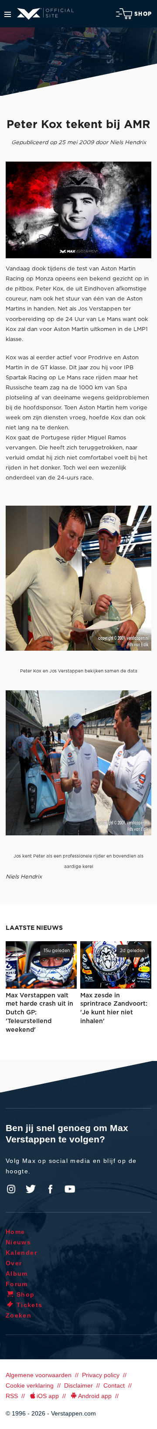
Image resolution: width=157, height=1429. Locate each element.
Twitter (31, 1189)
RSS (12, 1395)
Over (14, 1263)
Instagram (11, 1189)
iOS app (48, 1395)
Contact (114, 1385)
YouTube (69, 1189)
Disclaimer (78, 1385)
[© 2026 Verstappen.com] (78, 210)
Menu (7, 14)
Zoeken (18, 1315)
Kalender (21, 1252)
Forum (17, 1283)
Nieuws (18, 1242)
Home (15, 1231)
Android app (95, 1395)
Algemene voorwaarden (39, 1375)
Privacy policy (100, 1375)
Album (17, 1273)
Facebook (50, 1189)
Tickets (30, 1304)
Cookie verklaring (30, 1385)
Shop (143, 14)
